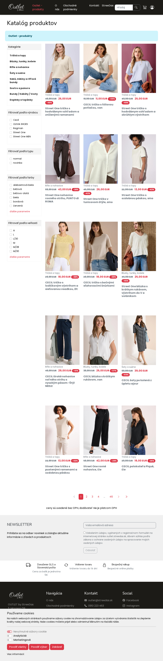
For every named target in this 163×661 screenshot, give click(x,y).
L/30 (15, 238)
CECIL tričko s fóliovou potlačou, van (98, 106)
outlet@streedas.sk (100, 600)
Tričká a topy (18, 55)
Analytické (20, 636)
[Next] (119, 497)
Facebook (132, 600)
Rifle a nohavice (19, 67)
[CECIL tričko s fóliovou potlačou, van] (100, 68)
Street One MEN (22, 136)
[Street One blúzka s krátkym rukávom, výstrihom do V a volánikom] (139, 246)
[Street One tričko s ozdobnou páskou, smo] (139, 159)
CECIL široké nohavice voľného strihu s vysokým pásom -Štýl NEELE (60, 381)
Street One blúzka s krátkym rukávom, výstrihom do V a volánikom (135, 291)
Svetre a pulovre (20, 88)
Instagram (132, 606)
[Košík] (145, 7)
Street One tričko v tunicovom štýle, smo (98, 200)
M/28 (16, 247)
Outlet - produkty (38, 7)
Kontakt (94, 5)
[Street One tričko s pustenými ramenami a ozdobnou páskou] (62, 430)
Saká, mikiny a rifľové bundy (23, 80)
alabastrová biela (23, 185)
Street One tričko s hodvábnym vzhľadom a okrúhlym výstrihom (139, 112)
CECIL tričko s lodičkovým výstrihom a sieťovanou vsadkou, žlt (61, 286)
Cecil (16, 120)
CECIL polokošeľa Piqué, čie (138, 468)
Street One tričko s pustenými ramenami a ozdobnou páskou (61, 470)
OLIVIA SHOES (20, 124)
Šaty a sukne (17, 73)
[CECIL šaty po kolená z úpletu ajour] (139, 340)
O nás (57, 7)
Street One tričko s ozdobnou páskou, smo (137, 196)
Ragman (18, 128)
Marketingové (22, 640)
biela (16, 197)
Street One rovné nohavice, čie (94, 468)
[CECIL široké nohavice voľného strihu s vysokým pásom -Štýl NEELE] (62, 340)
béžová (17, 189)
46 (111, 497)
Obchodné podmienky (70, 7)
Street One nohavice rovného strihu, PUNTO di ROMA (62, 198)
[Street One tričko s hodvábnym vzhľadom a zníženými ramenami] (62, 68)
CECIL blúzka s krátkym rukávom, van (99, 378)
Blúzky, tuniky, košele (23, 61)
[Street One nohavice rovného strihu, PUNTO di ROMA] (62, 159)
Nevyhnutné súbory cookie (30, 631)
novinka (17, 162)
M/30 (16, 251)
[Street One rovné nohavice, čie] (100, 430)
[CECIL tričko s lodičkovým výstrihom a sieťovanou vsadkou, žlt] (62, 246)
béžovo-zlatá (21, 193)
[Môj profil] (152, 7)
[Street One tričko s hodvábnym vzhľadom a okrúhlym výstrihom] (139, 68)
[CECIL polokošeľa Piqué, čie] (139, 430)
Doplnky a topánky (21, 99)
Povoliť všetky (17, 647)
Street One (19, 132)
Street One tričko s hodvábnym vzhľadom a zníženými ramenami (62, 112)
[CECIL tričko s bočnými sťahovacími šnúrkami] (100, 246)
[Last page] (126, 497)
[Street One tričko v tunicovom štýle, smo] (100, 159)
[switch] (9, 636)
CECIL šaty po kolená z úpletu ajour (137, 381)
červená (18, 205)
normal (17, 158)
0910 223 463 (96, 606)
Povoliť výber (39, 647)
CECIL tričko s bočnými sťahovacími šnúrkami (98, 284)
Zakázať (57, 647)
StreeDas (107, 5)
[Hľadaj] (136, 7)
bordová (18, 201)
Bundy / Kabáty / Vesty (24, 94)
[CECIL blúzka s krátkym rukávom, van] (100, 340)
